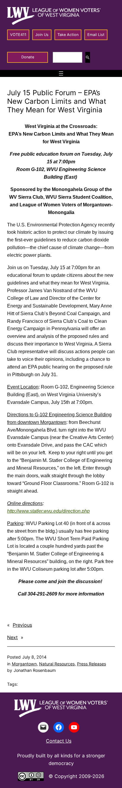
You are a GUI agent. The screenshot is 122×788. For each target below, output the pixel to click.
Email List (96, 34)
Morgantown (24, 663)
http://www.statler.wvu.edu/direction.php (48, 511)
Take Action (67, 34)
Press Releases (91, 663)
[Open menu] (61, 73)
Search (87, 57)
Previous (22, 625)
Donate (27, 57)
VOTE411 (18, 34)
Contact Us (58, 741)
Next (12, 637)
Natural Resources (57, 663)
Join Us (42, 34)
